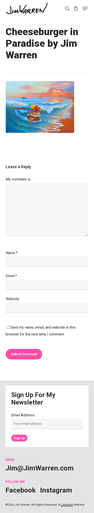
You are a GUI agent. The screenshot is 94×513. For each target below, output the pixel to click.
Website (12, 299)
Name (12, 253)
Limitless (67, 504)
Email (11, 276)
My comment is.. (19, 179)
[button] (85, 8)
